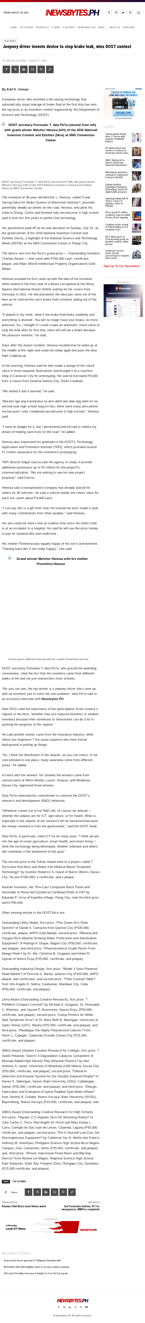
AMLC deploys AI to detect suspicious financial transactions (116, 162)
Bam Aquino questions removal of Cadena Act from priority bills (116, 175)
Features (10, 41)
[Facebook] (109, 12)
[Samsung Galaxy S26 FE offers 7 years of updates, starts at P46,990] (136, 202)
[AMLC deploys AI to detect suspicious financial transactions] (136, 163)
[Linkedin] (123, 12)
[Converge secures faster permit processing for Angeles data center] (136, 254)
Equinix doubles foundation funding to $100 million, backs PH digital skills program (116, 188)
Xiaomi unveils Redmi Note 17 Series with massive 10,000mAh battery (115, 138)
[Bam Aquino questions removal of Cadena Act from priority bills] (136, 175)
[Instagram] (116, 12)
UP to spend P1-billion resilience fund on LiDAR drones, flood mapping (117, 215)
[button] (138, 12)
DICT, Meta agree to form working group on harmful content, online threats (116, 240)
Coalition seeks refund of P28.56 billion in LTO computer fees (116, 227)
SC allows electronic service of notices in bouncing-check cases (116, 150)
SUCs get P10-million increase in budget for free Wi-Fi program (36, 1273)
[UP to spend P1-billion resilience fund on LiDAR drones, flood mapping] (136, 216)
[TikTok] (75, 1307)
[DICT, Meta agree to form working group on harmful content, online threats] (136, 240)
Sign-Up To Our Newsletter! (121, 266)
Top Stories (19, 1181)
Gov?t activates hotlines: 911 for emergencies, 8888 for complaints (81, 1208)
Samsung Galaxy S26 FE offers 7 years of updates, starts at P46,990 (116, 202)
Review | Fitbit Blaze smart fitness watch (24, 1206)
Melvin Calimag (16, 60)
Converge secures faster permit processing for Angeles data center (117, 254)
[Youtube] (86, 1307)
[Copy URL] (50, 69)
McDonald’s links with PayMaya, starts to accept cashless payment (36, 1267)
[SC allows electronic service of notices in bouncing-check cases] (136, 151)
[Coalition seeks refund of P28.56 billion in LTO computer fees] (136, 228)
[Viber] (41, 69)
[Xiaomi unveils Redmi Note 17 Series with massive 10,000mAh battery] (136, 137)
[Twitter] (130, 12)
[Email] (32, 69)
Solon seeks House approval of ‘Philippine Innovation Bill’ (32, 1260)
